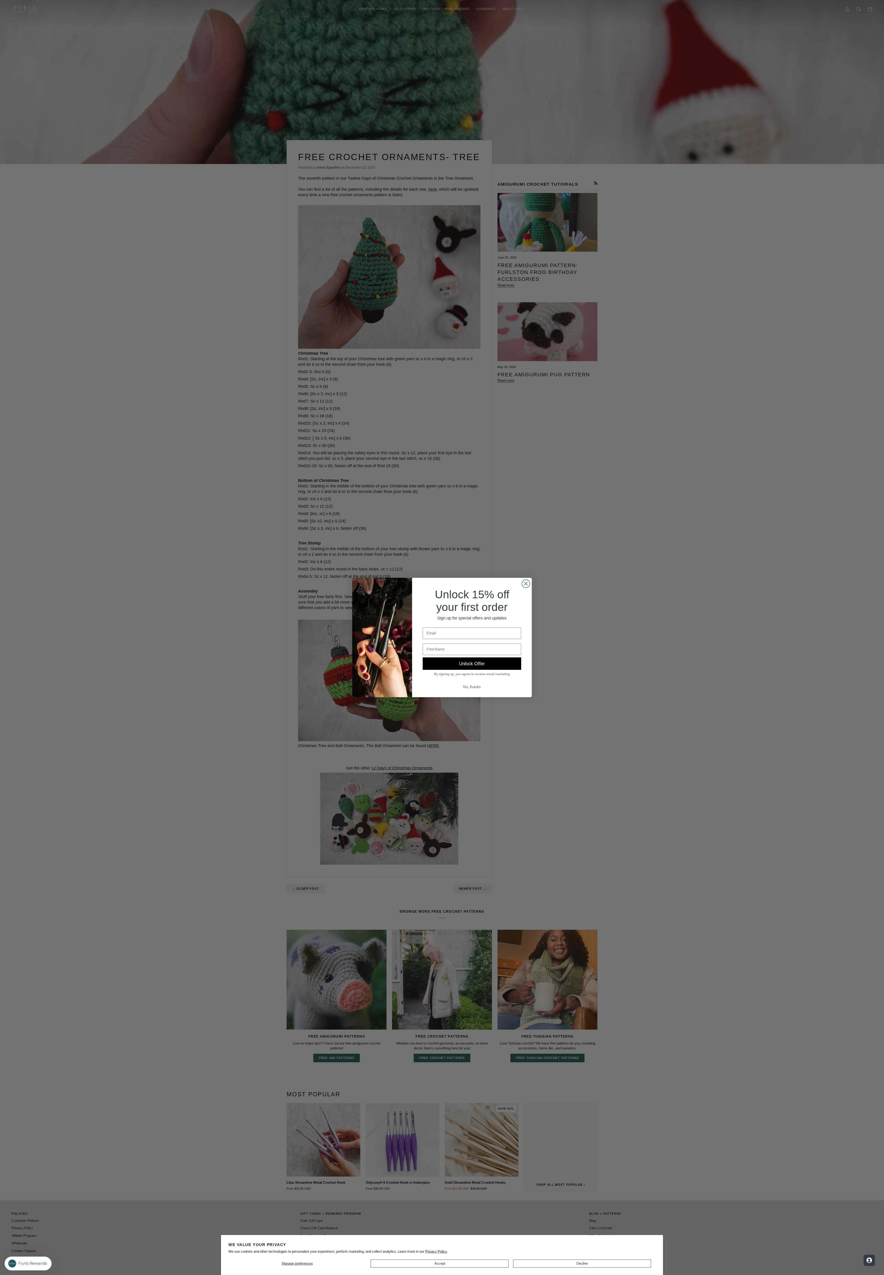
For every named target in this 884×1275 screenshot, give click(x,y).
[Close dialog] (526, 584)
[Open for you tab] (869, 1260)
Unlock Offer (472, 663)
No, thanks (472, 687)
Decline (582, 1263)
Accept (439, 1263)
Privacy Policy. (436, 1251)
